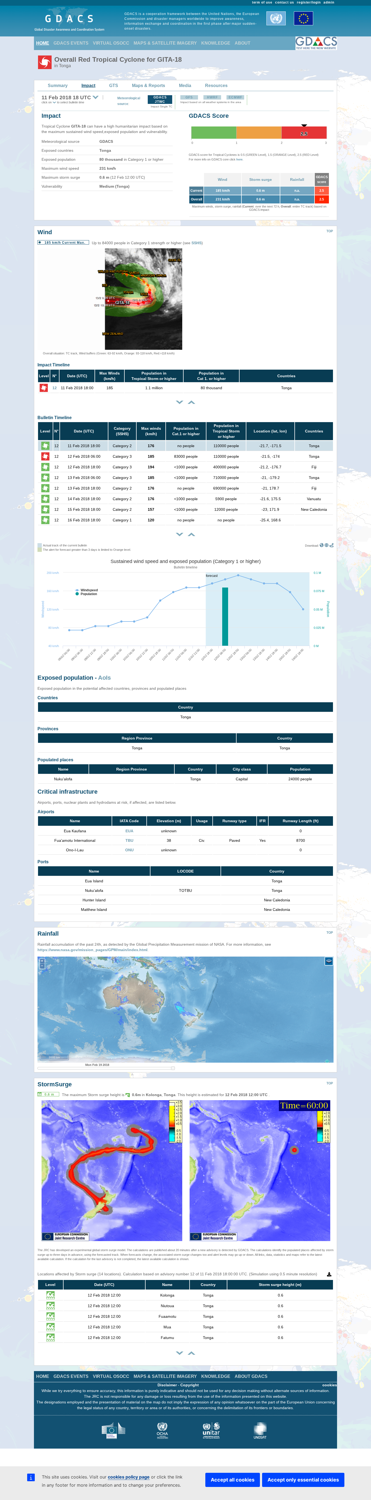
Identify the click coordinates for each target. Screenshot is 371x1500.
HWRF (212, 97)
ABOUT (242, 43)
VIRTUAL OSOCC (111, 43)
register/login (309, 2)
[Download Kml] (322, 545)
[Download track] (331, 545)
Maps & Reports (148, 85)
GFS (189, 97)
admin (328, 2)
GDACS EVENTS (71, 43)
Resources (216, 85)
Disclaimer (167, 1385)
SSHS (196, 243)
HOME (42, 43)
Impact (88, 85)
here (239, 159)
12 (54, 388)
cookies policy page (129, 1477)
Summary (58, 85)
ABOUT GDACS (251, 1376)
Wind (222, 179)
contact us (284, 2)
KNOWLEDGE (215, 43)
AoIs (104, 677)
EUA (129, 831)
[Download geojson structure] (327, 545)
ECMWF (235, 97)
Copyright (189, 1385)
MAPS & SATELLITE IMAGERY (165, 43)
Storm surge (260, 179)
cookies (329, 1385)
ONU (129, 850)
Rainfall (297, 179)
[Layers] (329, 961)
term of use (262, 2)
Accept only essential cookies (303, 1480)
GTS (113, 85)
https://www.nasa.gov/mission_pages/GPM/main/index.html (92, 950)
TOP (329, 231)
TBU (129, 840)
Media (185, 85)
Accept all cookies (232, 1480)
